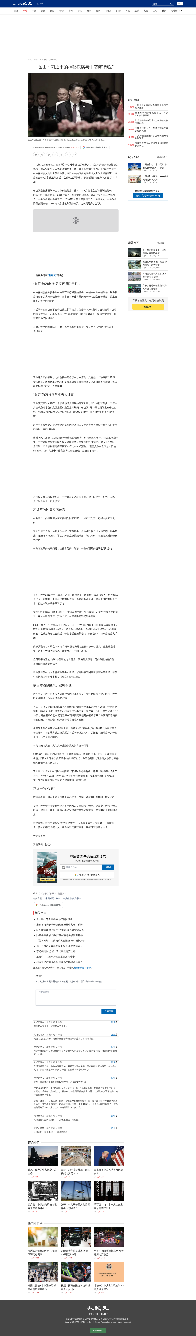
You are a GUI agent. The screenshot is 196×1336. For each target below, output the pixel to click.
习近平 (43, 893)
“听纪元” (52, 275)
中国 (34, 10)
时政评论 (43, 59)
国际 (52, 10)
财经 (118, 10)
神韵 (164, 10)
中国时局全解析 (52, 898)
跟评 (113, 1022)
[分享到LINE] (42, 155)
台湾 (71, 10)
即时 (25, 10)
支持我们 (148, 306)
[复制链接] (55, 154)
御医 (52, 893)
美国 (43, 10)
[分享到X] (48, 155)
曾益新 (61, 893)
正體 (37, 4)
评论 (61, 10)
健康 (89, 10)
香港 (80, 10)
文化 (146, 10)
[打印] (61, 155)
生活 (155, 10)
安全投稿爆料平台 (82, 967)
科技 (127, 10)
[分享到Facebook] (36, 155)
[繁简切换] (74, 155)
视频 (98, 10)
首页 (16, 10)
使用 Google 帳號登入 (89, 875)
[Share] (29, 1177)
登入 (180, 4)
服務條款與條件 (97, 879)
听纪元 (108, 10)
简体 (41, 3)
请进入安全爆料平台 (148, 195)
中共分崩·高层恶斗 (72, 898)
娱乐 (137, 10)
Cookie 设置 (98, 1330)
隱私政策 (108, 879)
